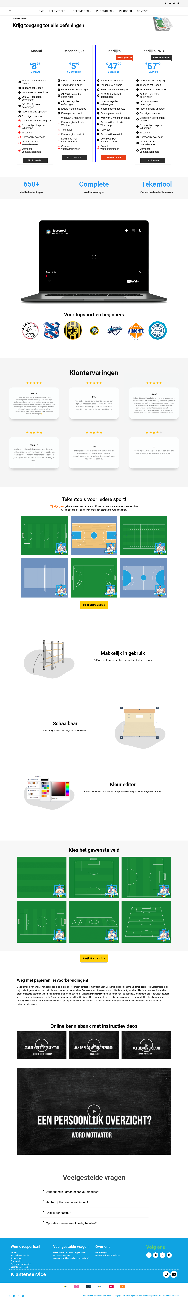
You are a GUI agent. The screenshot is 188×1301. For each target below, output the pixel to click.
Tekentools (57, 11)
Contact (143, 11)
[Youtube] (155, 1255)
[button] (162, 24)
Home (40, 11)
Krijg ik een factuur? (59, 1212)
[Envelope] (173, 1274)
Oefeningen (81, 11)
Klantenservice (28, 1274)
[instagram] (174, 3)
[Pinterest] (169, 1255)
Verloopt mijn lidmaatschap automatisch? (73, 1191)
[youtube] (170, 3)
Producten (104, 11)
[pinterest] (178, 3)
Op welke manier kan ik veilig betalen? (71, 1223)
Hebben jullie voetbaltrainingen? (67, 1202)
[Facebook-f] (149, 1255)
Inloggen (125, 11)
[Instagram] (162, 1255)
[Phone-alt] (166, 1274)
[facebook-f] (166, 3)
